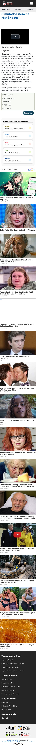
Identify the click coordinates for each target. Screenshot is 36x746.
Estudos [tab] (18, 9)
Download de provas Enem (10, 687)
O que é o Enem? (7, 660)
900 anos (7, 108)
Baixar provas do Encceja (10, 694)
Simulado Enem (6, 679)
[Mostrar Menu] (31, 3)
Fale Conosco (6, 710)
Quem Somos (6, 702)
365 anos (7, 101)
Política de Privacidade (9, 706)
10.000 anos (8, 95)
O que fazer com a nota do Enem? (12, 671)
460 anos (7, 105)
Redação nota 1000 (7, 683)
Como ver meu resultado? (10, 667)
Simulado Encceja (7, 690)
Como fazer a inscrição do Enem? (12, 663)
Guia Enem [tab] (6, 9)
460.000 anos (9, 98)
